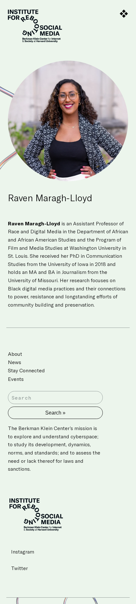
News (14, 362)
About (15, 354)
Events (16, 379)
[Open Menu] (124, 14)
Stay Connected (26, 370)
